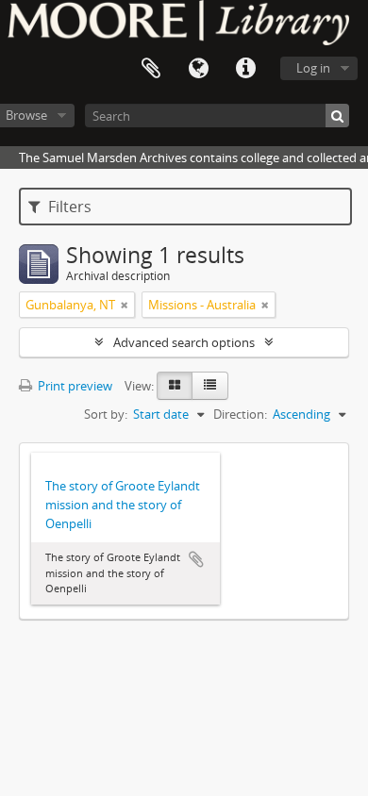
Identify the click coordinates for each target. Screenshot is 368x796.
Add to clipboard (196, 559)
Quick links (245, 68)
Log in (313, 67)
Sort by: (105, 414)
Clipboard (151, 68)
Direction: (240, 414)
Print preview (73, 385)
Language (198, 68)
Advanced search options (184, 342)
